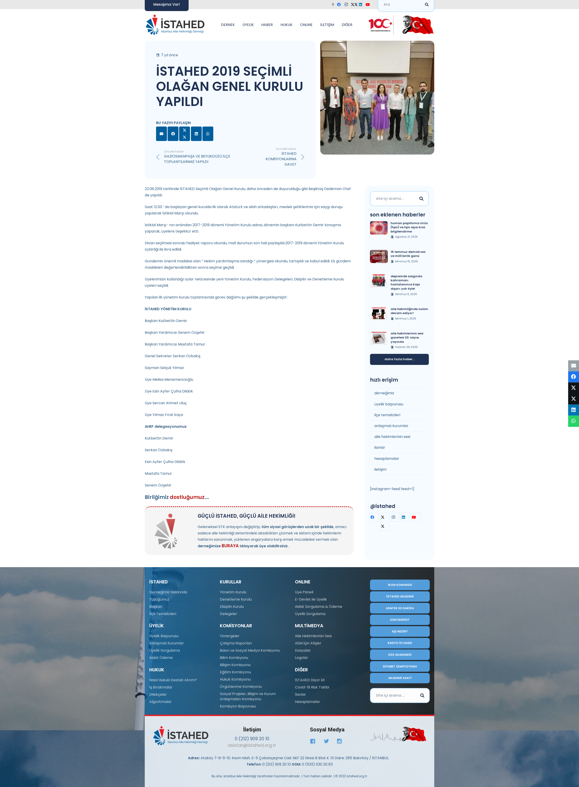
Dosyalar (303, 650)
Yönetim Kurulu (233, 592)
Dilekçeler (158, 694)
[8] (398, 734)
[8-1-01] (416, 24)
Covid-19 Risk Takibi (312, 687)
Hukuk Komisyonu (235, 679)
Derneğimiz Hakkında (168, 592)
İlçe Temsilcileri (162, 613)
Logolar (301, 657)
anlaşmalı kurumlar (391, 425)
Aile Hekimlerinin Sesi (313, 636)
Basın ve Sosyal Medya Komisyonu (250, 650)
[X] (354, 4)
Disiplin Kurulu (232, 606)
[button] (237, 25)
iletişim (380, 469)
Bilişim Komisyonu (235, 664)
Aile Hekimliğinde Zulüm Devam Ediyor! (409, 311)
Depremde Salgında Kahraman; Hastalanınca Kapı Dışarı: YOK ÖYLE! (406, 282)
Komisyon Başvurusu (238, 706)
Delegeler (228, 613)
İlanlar (300, 694)
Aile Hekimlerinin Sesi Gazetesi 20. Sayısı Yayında (407, 337)
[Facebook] (340, 4)
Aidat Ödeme (161, 657)
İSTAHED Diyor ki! (310, 680)
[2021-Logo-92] (175, 24)
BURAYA (230, 546)
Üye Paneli (304, 592)
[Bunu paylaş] (173, 134)
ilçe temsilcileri (387, 415)
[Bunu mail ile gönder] (161, 134)
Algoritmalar (160, 701)
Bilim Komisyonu (234, 657)
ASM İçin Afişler (308, 643)
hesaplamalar (386, 458)
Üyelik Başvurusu (163, 636)
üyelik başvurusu (388, 404)
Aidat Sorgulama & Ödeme (318, 606)
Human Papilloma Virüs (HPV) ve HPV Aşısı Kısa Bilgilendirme (409, 227)
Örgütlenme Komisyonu (241, 686)
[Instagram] (347, 4)
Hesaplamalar (307, 701)
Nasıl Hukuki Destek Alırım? (173, 680)
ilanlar (379, 447)
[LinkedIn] (361, 4)
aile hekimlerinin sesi (392, 436)
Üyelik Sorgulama (164, 650)
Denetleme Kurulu (236, 599)
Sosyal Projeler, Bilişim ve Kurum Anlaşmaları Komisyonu (248, 696)
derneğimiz (384, 393)
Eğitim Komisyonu (235, 672)
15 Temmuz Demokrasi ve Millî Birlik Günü (408, 254)
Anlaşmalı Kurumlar (166, 643)
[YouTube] (369, 4)
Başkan (155, 606)
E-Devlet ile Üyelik (311, 599)
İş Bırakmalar (161, 687)
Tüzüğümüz (159, 599)
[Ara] (421, 199)
